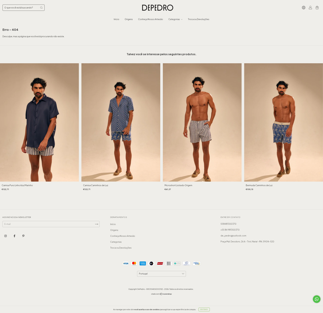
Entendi (204, 309)
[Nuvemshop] (161, 294)
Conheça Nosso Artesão (150, 19)
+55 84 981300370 (230, 230)
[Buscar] (41, 7)
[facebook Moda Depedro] (14, 236)
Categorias (174, 19)
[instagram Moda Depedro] (6, 236)
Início (116, 19)
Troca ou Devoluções (198, 19)
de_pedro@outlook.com (233, 235)
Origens (129, 19)
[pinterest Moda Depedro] (23, 236)
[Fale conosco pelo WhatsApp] (316, 299)
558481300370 (228, 224)
